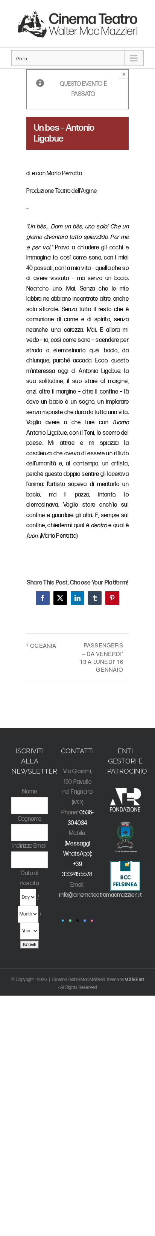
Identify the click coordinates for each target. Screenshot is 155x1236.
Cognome (30, 819)
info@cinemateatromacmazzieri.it (100, 895)
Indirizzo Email (29, 846)
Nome (29, 791)
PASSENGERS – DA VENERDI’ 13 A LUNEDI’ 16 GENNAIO (101, 657)
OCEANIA (43, 645)
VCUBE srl (134, 980)
